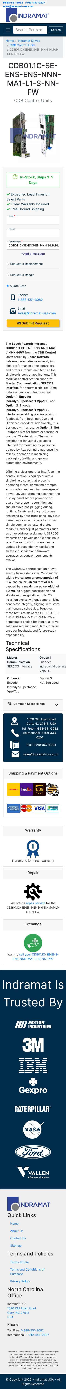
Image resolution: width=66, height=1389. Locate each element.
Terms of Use (19, 1262)
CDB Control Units (22, 45)
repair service (35, 903)
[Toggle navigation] (8, 29)
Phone (12, 229)
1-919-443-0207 (35, 2)
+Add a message (33, 253)
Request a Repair (22, 275)
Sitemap (16, 1245)
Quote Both (18, 286)
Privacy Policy (20, 1281)
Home (10, 40)
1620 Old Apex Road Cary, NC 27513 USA (21, 1312)
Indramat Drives (29, 40)
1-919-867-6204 (44, 745)
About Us (16, 1231)
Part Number (15, 241)
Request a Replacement (26, 264)
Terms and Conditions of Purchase (27, 1272)
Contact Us (18, 1238)
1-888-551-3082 (13, 2)
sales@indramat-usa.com (18, 6)
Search (56, 30)
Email (11, 216)
